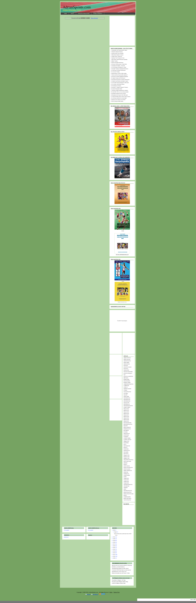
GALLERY (125, 394)
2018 (114, 542)
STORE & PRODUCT (97, 13)
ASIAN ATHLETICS (127, 360)
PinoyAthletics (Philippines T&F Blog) (118, 580)
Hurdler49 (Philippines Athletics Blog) (118, 583)
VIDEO (125, 489)
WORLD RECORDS (127, 498)
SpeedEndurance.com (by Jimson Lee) (119, 571)
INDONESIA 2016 (127, 401)
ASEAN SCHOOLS (127, 357)
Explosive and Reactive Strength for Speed (120, 81)
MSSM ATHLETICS (127, 428)
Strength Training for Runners (117, 51)
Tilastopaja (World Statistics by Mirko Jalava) (120, 568)
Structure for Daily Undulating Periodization (120, 76)
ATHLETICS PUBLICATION (83, 13)
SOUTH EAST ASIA (127, 461)
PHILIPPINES (126, 442)
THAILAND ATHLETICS (128, 484)
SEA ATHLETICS (127, 450)
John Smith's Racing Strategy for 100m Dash (120, 82)
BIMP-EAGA (126, 377)
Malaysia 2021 (126, 421)
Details (123, 230)
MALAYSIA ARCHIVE (127, 422)
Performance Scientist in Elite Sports (119, 70)
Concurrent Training (116, 71)
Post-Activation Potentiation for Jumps (119, 67)
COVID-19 (125, 387)
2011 (114, 554)
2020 (114, 538)
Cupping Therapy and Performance (118, 78)
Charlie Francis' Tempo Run (117, 56)
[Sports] (88, 594)
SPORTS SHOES (127, 469)
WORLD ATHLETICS (127, 492)
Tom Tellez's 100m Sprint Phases (118, 84)
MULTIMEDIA (126, 430)
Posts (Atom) (75, 23)
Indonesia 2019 (126, 402)
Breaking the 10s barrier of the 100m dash (120, 95)
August (115, 531)
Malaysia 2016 (126, 413)
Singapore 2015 (126, 458)
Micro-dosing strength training (117, 101)
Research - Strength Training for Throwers (120, 87)
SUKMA (125, 476)
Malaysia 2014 (126, 410)
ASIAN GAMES (126, 362)
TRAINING (126, 487)
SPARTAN (125, 462)
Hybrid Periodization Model (117, 88)
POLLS (125, 444)
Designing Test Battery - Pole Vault (118, 65)
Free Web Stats (108, 594)
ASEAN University (127, 359)
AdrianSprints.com (77, 6)
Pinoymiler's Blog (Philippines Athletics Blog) (120, 581)
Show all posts (94, 18)
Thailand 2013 (126, 478)
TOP (195, 599)
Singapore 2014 (126, 456)
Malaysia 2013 (126, 408)
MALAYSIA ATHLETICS (128, 424)
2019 (114, 540)
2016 (114, 545)
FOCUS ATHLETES (127, 391)
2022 (114, 530)
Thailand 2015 (126, 481)
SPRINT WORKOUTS (128, 470)
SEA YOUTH (126, 453)
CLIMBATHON (126, 385)
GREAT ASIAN (126, 396)
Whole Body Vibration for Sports (117, 54)
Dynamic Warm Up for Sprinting (117, 53)
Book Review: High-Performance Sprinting (119, 59)
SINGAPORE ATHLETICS (128, 459)
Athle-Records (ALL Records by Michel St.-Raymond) (122, 565)
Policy (111, 592)
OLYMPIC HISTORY (127, 439)
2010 (114, 556)
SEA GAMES (126, 452)
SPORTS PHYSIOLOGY (128, 467)
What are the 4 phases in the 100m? (118, 99)
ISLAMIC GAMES (127, 407)
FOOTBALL (126, 393)
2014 (114, 549)
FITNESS (125, 390)
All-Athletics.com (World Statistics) (118, 566)
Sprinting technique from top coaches (119, 93)
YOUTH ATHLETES (127, 499)
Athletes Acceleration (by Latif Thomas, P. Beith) (121, 573)
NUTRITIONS (126, 435)
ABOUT (72, 13)
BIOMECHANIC (126, 379)
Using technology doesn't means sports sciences (121, 96)
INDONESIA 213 (127, 404)
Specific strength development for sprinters (120, 90)
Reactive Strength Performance (117, 62)
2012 (114, 552)
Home (84, 22)
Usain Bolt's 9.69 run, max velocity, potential (120, 91)
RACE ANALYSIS (127, 445)
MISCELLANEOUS (127, 427)
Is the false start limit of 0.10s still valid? (119, 98)
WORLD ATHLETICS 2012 (128, 493)
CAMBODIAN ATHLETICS (128, 384)
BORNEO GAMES (127, 382)
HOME (65, 13)
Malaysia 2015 (126, 411)
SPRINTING (126, 472)
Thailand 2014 (126, 479)
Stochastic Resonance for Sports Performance (120, 79)
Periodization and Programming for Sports (119, 50)
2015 (114, 547)
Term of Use (116, 592)
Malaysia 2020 (126, 419)
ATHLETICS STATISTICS (128, 376)
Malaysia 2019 (126, 418)
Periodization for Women (116, 85)
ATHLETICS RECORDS (128, 371)
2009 (114, 558)
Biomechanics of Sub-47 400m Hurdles (119, 73)
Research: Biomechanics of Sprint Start (119, 64)
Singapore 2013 (126, 455)
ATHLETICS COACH (127, 367)
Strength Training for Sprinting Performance (120, 68)
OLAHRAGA (126, 436)
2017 (114, 544)
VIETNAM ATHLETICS (128, 490)
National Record (127, 433)
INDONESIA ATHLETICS (128, 405)
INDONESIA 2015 (127, 399)
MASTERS (126, 425)
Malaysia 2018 (126, 416)
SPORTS (125, 464)
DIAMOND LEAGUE (127, 388)
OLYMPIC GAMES (127, 438)
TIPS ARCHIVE (126, 486)
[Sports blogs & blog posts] (102, 594)
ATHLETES (126, 365)
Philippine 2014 (126, 441)
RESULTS (125, 447)
